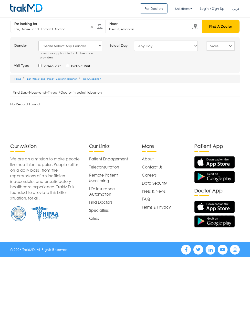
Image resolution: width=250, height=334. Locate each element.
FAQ (146, 198)
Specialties (99, 210)
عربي (236, 8)
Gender (20, 45)
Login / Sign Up (212, 8)
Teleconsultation (104, 166)
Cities (94, 218)
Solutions (182, 8)
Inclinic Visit (80, 66)
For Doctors (154, 8)
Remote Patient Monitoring (103, 177)
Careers (149, 175)
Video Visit (52, 66)
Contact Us (152, 166)
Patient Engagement (108, 158)
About (148, 158)
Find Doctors (100, 202)
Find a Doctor (220, 26)
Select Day (119, 45)
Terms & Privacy (156, 207)
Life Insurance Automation (102, 191)
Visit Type (21, 65)
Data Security (154, 183)
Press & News (154, 191)
